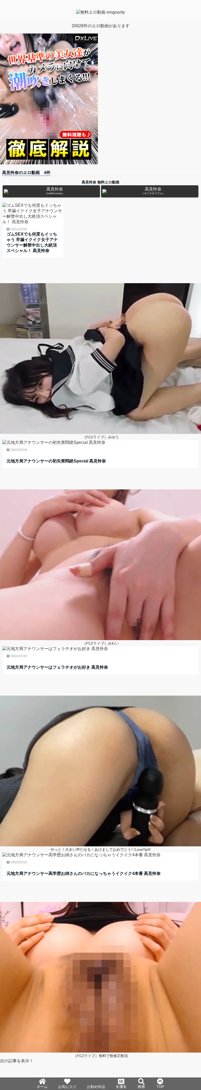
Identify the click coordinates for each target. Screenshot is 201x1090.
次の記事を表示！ (17, 1061)
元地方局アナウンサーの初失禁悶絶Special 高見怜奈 (56, 461)
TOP (160, 1087)
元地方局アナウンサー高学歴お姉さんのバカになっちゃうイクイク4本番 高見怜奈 (84, 873)
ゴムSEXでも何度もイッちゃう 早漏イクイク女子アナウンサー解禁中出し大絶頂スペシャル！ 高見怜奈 (32, 242)
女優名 (121, 1087)
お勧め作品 (96, 1087)
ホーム (42, 1087)
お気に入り (67, 1087)
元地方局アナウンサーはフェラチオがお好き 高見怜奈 (57, 667)
